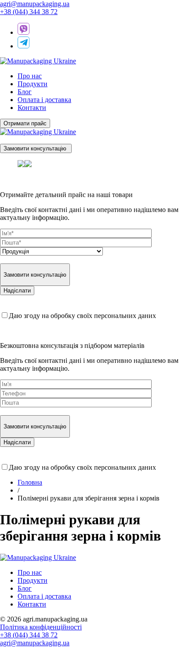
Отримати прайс (25, 123)
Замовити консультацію (36, 148)
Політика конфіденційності (41, 627)
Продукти (32, 84)
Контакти (32, 107)
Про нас (30, 76)
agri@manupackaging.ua (34, 3)
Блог (25, 91)
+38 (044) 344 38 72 (29, 11)
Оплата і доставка (44, 99)
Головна (30, 482)
